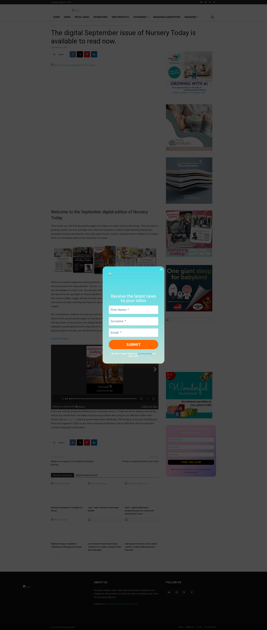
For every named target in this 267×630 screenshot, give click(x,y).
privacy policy (145, 353)
